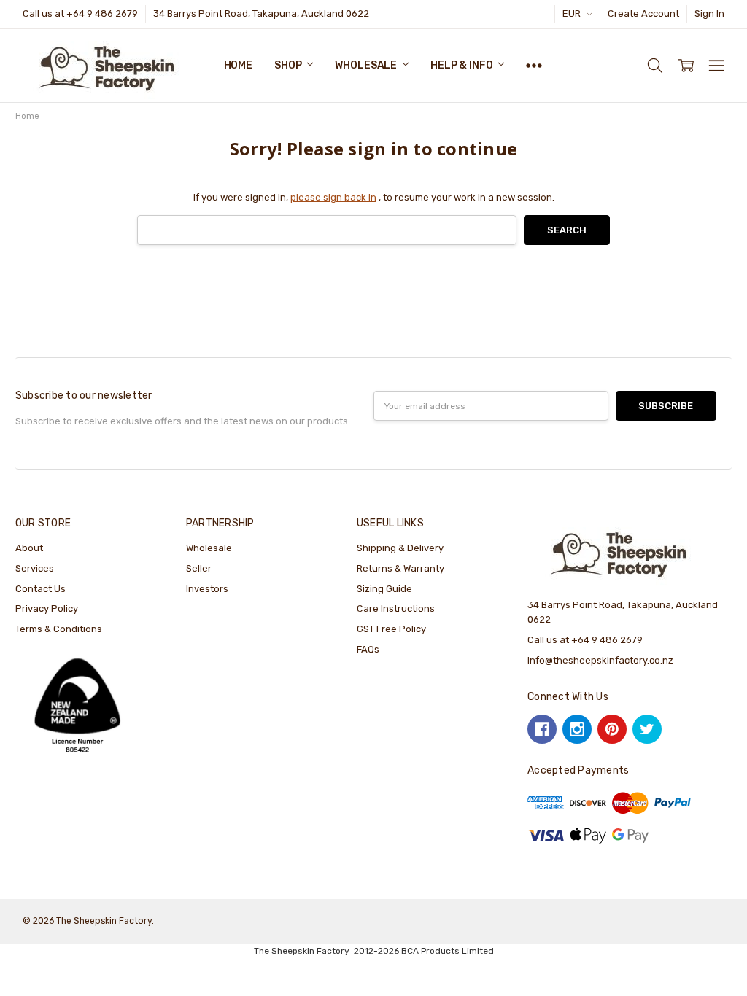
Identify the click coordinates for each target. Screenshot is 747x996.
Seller (199, 568)
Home (238, 65)
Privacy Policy (46, 608)
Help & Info (462, 65)
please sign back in (333, 197)
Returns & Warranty (400, 568)
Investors (207, 588)
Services (34, 568)
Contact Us (40, 588)
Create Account (643, 13)
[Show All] (534, 65)
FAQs (368, 649)
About (29, 547)
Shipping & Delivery (400, 547)
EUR (572, 13)
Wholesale (367, 65)
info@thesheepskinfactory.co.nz (600, 660)
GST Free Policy (391, 628)
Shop (288, 65)
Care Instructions (396, 608)
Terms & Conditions (58, 628)
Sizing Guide (384, 588)
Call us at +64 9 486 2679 (80, 13)
